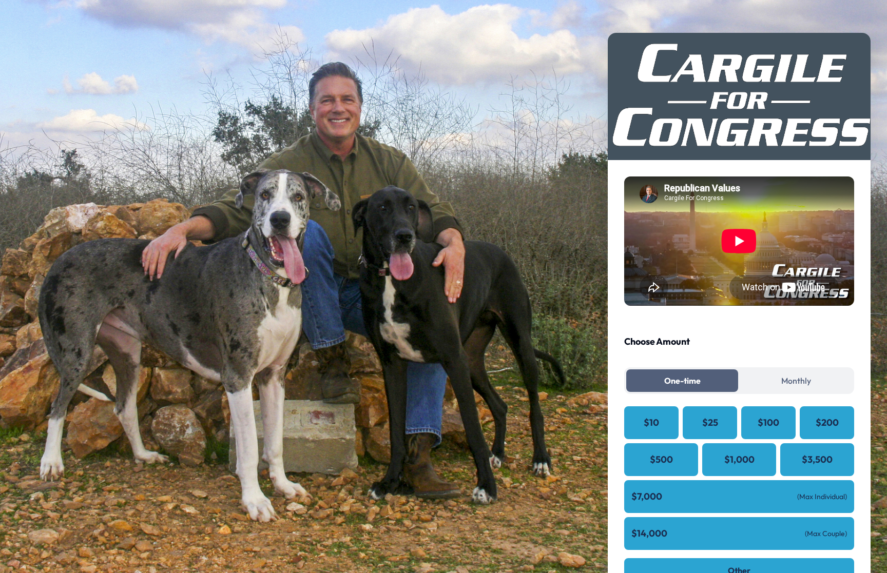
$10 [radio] (651, 422)
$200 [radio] (827, 422)
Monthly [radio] (796, 381)
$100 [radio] (768, 422)
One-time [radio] (682, 381)
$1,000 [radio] (739, 459)
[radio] (739, 496)
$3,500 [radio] (817, 459)
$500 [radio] (661, 459)
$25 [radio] (710, 422)
